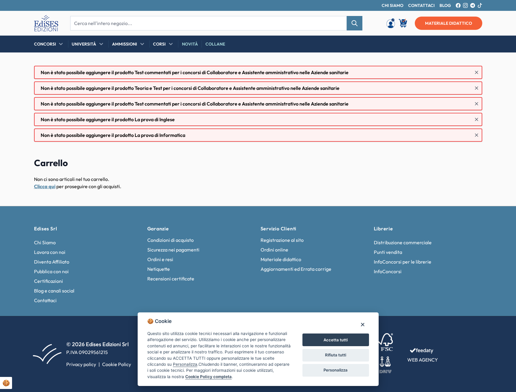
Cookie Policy (116, 364)
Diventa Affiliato (51, 262)
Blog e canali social (54, 291)
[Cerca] (354, 23)
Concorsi (45, 44)
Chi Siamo (45, 242)
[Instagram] (465, 5)
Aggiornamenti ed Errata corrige (296, 269)
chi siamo (392, 5)
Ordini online (274, 250)
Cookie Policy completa (208, 376)
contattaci (421, 5)
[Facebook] (458, 5)
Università (84, 44)
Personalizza (336, 370)
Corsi (159, 44)
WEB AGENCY (422, 360)
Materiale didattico (281, 259)
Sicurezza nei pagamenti (173, 250)
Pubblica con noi (51, 271)
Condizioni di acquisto (170, 240)
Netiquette (158, 269)
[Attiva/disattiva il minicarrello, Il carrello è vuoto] (403, 23)
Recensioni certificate (170, 279)
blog (445, 5)
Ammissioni (124, 44)
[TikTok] (479, 5)
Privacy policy (81, 364)
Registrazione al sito (282, 240)
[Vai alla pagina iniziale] (46, 23)
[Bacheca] (391, 23)
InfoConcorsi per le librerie (402, 262)
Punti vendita (388, 252)
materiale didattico (448, 23)
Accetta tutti (336, 339)
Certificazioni (48, 281)
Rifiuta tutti (335, 354)
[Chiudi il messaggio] (476, 72)
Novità (190, 44)
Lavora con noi (49, 252)
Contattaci (45, 300)
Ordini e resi (160, 259)
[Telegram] (472, 5)
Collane (215, 44)
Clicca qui (44, 186)
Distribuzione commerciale (403, 242)
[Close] (362, 324)
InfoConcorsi (388, 271)
